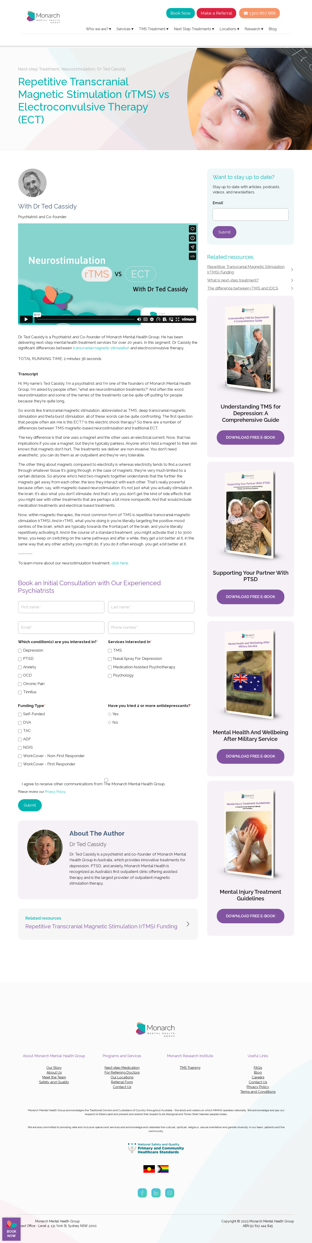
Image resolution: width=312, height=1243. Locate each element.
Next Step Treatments (194, 29)
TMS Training (190, 1068)
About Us (54, 1072)
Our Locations (122, 1077)
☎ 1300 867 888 (259, 13)
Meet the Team (54, 1077)
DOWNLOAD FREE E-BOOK (250, 437)
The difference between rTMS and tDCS (242, 288)
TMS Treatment (154, 29)
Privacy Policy (55, 791)
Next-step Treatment (38, 69)
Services (125, 29)
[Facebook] (142, 1193)
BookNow (11, 1234)
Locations (229, 29)
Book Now (180, 13)
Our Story (54, 1068)
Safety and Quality (54, 1082)
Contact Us (122, 1087)
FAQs (258, 1068)
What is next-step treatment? (233, 280)
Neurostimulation (78, 69)
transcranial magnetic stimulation (101, 348)
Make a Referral (216, 13)
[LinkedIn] (156, 1193)
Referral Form (122, 1082)
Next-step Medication (122, 1068)
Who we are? (99, 29)
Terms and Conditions (257, 1092)
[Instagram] (169, 1193)
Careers (258, 1077)
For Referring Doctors (122, 1072)
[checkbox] (61, 671)
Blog (273, 29)
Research (254, 29)
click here (120, 563)
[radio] (151, 714)
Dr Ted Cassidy (111, 69)
